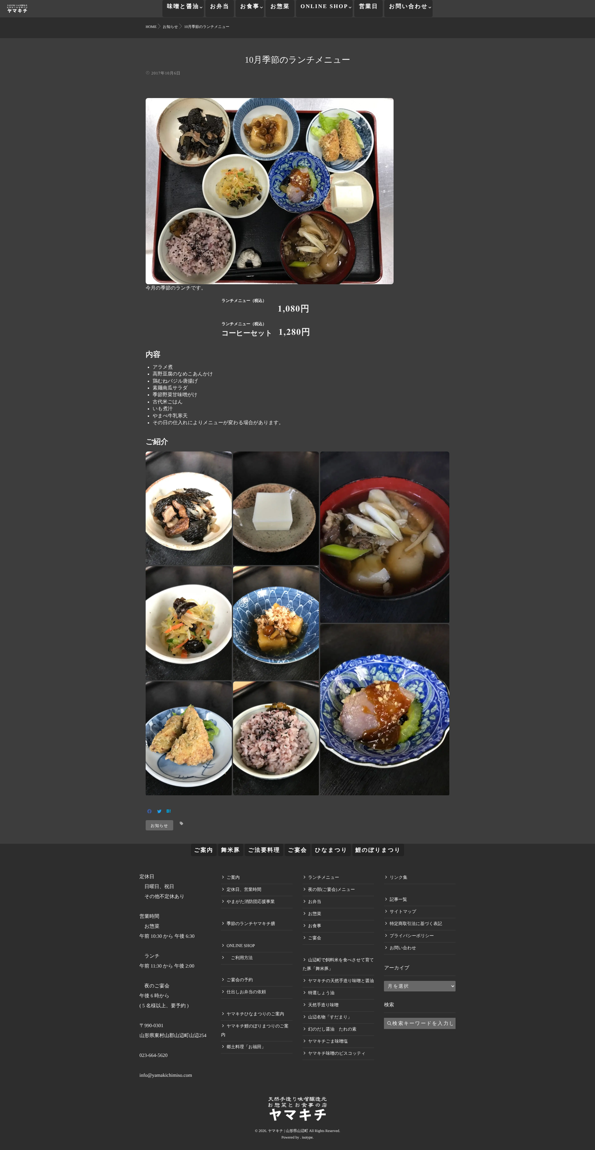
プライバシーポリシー (412, 936)
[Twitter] (159, 812)
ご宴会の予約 (240, 980)
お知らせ (159, 825)
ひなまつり (331, 850)
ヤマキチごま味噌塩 (328, 1041)
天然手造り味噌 (323, 1005)
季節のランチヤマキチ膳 (251, 924)
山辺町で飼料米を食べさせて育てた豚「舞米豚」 (338, 964)
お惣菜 (279, 6)
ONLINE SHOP (324, 6)
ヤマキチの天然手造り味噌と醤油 (341, 981)
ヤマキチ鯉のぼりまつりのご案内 (255, 1030)
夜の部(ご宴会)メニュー (331, 889)
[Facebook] (149, 812)
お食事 (249, 6)
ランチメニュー (323, 877)
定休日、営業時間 (244, 889)
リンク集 (398, 877)
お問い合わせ (408, 6)
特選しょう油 (321, 993)
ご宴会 (297, 850)
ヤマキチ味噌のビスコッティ (337, 1053)
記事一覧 (398, 899)
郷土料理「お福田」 (246, 1047)
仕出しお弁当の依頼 (246, 992)
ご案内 (203, 850)
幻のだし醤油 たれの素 (332, 1029)
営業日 (368, 6)
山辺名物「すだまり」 (330, 1017)
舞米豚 (230, 850)
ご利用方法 (240, 958)
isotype (307, 1137)
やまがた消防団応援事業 (251, 902)
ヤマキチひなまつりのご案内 (255, 1014)
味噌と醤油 (183, 6)
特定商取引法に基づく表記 (416, 924)
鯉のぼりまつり (378, 850)
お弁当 (219, 6)
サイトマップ (403, 912)
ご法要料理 (264, 850)
